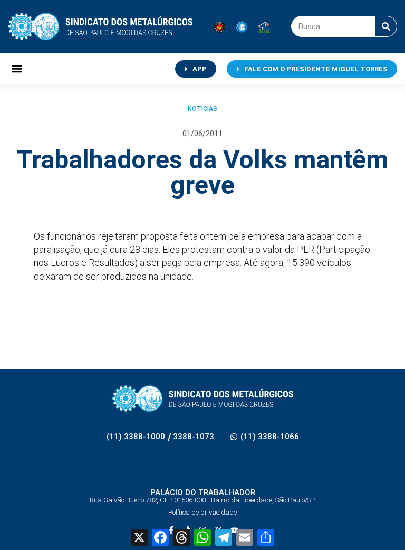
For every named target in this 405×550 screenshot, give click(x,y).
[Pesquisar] (386, 26)
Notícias (202, 108)
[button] (16, 69)
